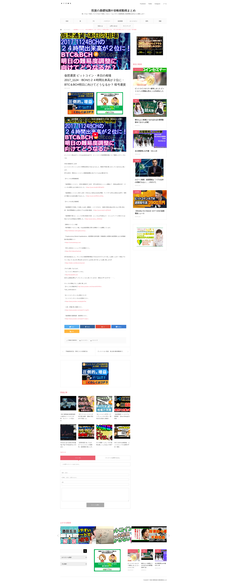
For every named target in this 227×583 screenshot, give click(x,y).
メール (165, 3)
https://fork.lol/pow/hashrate (73, 251)
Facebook (143, 3)
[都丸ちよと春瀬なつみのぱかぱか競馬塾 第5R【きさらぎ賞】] (147, 555)
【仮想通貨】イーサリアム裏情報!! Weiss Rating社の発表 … (122, 416)
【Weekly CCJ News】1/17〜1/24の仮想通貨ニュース (149, 212)
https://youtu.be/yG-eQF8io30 (102, 210)
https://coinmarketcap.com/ (73, 242)
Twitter (150, 3)
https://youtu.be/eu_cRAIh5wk (93, 219)
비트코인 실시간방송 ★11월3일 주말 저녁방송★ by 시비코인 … (68, 445)
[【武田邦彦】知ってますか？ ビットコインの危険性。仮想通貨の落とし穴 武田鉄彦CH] (86, 432)
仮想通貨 (120, 21)
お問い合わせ (113, 26)
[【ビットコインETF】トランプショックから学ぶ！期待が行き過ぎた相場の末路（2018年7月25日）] (104, 404)
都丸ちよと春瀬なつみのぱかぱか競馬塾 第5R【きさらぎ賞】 (149, 121)
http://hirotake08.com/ (72, 274)
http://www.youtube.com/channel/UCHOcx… (90, 286)
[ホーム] (60, 29)
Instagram (157, 3)
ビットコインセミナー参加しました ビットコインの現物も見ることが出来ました (149, 90)
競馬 (147, 21)
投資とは (100, 26)
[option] (78, 535)
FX (93, 21)
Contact (68, 3)
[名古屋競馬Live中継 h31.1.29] (161, 555)
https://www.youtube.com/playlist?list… (76, 301)
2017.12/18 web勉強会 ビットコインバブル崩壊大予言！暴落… (122, 445)
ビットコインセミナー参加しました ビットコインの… (133, 565)
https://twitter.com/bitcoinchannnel (75, 263)
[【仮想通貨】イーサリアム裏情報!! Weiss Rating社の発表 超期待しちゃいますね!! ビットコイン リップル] (122, 404)
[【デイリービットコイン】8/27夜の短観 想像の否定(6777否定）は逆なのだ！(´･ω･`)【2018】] (86, 404)
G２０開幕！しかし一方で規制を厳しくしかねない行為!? (104, 443)
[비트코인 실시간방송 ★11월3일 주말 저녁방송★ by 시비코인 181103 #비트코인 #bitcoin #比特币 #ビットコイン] (68, 432)
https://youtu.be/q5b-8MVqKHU (95, 187)
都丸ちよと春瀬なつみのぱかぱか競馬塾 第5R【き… (146, 565)
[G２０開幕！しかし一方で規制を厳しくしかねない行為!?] (104, 432)
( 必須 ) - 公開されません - (69, 477)
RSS (70, 3)
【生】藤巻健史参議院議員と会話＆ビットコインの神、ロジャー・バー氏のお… (67, 417)
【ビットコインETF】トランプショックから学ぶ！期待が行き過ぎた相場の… (103, 416)
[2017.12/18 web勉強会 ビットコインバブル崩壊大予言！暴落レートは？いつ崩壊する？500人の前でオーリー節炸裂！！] (122, 432)
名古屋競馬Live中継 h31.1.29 (146, 151)
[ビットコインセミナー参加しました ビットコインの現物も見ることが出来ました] (133, 555)
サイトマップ (127, 26)
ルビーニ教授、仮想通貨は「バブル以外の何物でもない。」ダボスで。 (149, 181)
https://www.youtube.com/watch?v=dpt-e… (77, 318)
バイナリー (107, 21)
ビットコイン (133, 21)
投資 (67, 21)
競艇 (160, 21)
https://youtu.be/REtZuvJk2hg (95, 196)
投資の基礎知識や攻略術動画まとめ (113, 10)
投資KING (74, 340)
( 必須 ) (65, 472)
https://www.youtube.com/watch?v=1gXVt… (78, 310)
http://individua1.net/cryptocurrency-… (76, 230)
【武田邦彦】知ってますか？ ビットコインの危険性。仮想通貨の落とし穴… (85, 445)
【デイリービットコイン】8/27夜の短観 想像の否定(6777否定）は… (85, 416)
